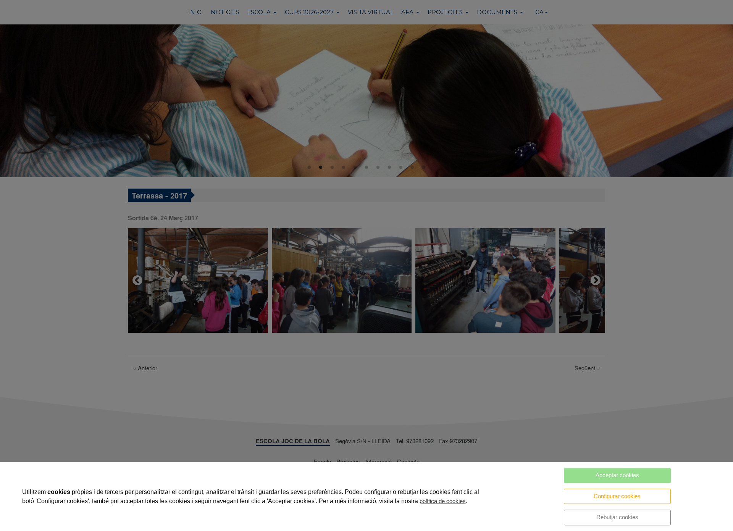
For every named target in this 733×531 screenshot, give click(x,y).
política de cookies (443, 501)
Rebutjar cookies (617, 517)
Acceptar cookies (617, 475)
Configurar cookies (617, 496)
